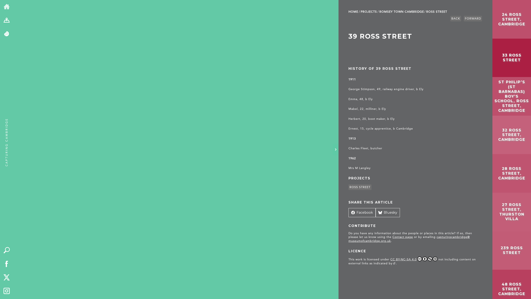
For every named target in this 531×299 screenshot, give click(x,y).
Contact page (402, 237)
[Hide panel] (336, 149)
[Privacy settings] (6, 34)
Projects (369, 11)
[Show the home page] (6, 7)
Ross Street (436, 11)
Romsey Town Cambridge (401, 11)
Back (455, 18)
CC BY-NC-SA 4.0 (403, 259)
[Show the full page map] (6, 20)
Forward (473, 18)
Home (353, 11)
